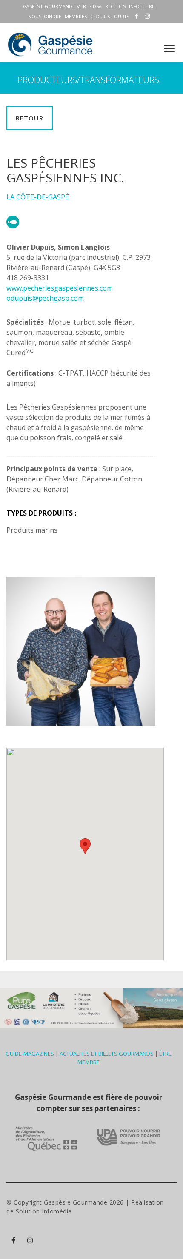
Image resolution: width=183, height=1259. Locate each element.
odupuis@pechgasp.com (45, 298)
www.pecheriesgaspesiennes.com (59, 288)
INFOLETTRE (141, 6)
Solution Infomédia (44, 1211)
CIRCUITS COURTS (109, 17)
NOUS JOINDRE (44, 17)
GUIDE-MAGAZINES (30, 1053)
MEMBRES (76, 17)
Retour (29, 118)
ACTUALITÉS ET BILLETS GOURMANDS (107, 1053)
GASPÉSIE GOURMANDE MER (54, 6)
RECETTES (115, 6)
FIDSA (95, 6)
